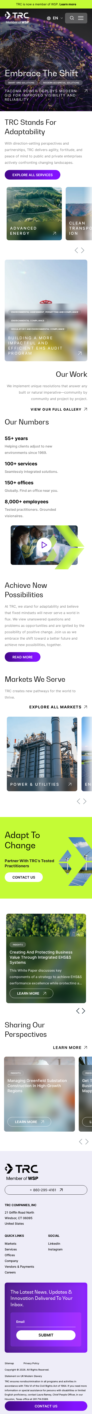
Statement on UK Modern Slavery (23, 1376)
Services (11, 1249)
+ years (16, 438)
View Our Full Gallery (56, 409)
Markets (10, 1243)
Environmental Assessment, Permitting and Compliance (44, 312)
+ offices (19, 482)
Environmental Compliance (27, 320)
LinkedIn (54, 1243)
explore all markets (55, 707)
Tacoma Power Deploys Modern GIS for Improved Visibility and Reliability (41, 95)
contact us (46, 1406)
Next (83, 250)
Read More (22, 657)
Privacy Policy (31, 1363)
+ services (21, 463)
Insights (18, 944)
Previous (76, 250)
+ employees (26, 501)
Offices (10, 1255)
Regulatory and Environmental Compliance (37, 329)
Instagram (55, 1249)
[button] (52, 18)
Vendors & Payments (19, 1266)
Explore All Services (32, 175)
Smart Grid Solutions (21, 82)
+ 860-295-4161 (43, 1190)
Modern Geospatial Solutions (61, 82)
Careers (10, 1272)
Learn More (28, 993)
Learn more (67, 4)
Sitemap (9, 1363)
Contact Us (23, 877)
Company (11, 1261)
